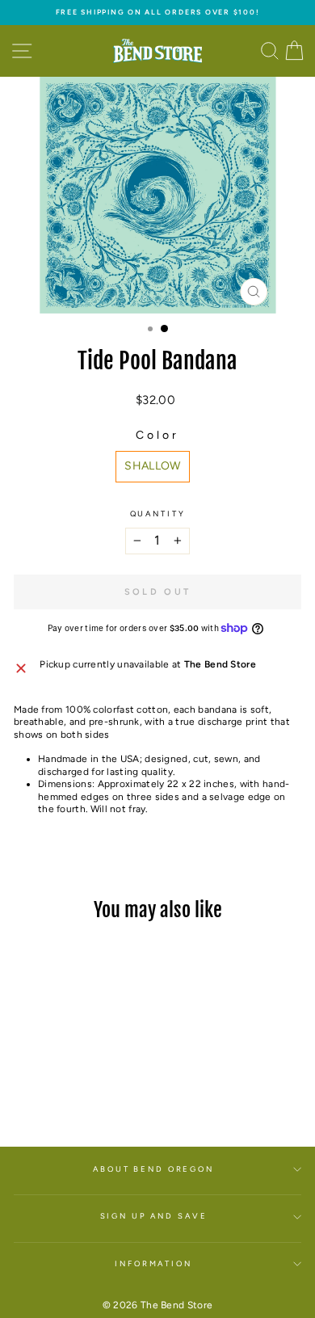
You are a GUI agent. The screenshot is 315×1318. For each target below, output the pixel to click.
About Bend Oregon (153, 1168)
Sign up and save (154, 1215)
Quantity (158, 513)
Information (153, 1263)
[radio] (152, 466)
